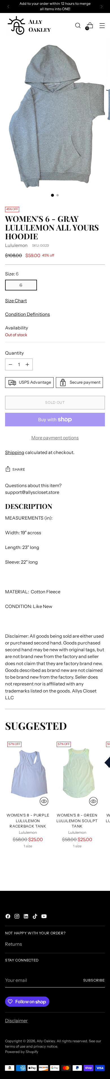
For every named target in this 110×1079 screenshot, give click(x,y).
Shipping (14, 452)
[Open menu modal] (102, 25)
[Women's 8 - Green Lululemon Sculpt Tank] (77, 773)
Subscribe (94, 980)
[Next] (101, 6)
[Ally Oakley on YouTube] (44, 917)
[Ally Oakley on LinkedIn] (26, 917)
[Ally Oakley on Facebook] (8, 917)
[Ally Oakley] (29, 25)
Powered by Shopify (21, 1052)
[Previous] (8, 6)
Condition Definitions (27, 314)
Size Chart (16, 300)
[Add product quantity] (27, 364)
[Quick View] (44, 801)
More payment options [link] (55, 437)
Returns (13, 944)
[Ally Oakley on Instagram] (17, 917)
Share (18, 469)
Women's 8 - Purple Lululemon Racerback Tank (27, 821)
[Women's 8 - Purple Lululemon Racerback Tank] (28, 773)
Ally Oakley (46, 1041)
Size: (12, 274)
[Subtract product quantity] (10, 364)
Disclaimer (16, 1020)
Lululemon (16, 245)
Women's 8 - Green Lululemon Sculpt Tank (77, 821)
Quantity (14, 353)
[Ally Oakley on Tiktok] (35, 917)
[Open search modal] (77, 25)
